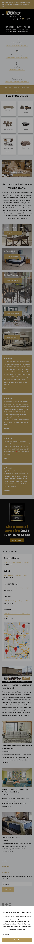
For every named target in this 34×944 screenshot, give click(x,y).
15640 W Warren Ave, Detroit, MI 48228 (15, 608)
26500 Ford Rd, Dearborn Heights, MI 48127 (16, 595)
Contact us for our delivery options (17, 79)
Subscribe (17, 940)
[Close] (31, 909)
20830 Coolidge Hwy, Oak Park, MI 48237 (16, 634)
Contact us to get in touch (17, 103)
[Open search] (14, 19)
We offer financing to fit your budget (17, 91)
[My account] (18, 19)
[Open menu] (3, 14)
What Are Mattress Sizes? (11, 870)
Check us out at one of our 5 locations (17, 115)
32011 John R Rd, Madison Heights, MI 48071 (16, 621)
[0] (21, 19)
